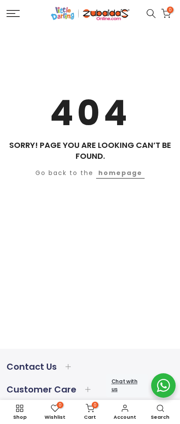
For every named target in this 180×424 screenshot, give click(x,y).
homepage (120, 172)
